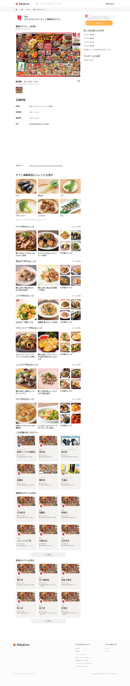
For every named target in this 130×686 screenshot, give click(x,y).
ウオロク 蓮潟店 (89, 46)
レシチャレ (108, 651)
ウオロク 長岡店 (89, 34)
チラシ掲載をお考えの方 (81, 666)
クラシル (107, 648)
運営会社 (77, 648)
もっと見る (76, 227)
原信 (26, 17)
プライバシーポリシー (80, 654)
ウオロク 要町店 (89, 38)
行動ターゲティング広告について (83, 657)
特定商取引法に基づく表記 (82, 660)
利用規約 (77, 651)
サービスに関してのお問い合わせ (83, 663)
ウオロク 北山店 (89, 42)
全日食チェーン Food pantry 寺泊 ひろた (97, 49)
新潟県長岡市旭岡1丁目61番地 (39, 124)
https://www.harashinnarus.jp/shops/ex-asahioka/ (46, 165)
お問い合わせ (110, 4)
